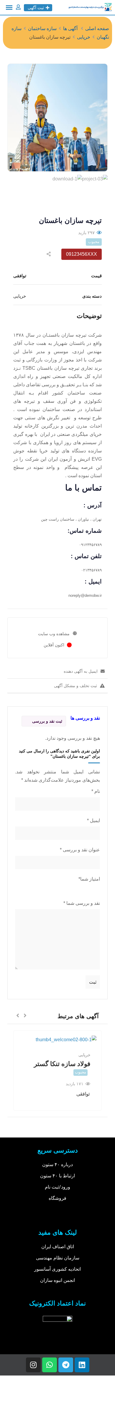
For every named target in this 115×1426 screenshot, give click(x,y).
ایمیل (93, 820)
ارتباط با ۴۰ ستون (57, 1176)
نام (95, 791)
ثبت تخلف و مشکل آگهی (75, 685)
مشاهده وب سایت (54, 633)
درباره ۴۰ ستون (57, 1164)
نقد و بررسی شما (81, 903)
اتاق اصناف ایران (57, 1246)
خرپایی (84, 1054)
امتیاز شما (89, 878)
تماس (92, 487)
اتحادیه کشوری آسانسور (57, 1269)
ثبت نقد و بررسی (47, 721)
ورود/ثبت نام (57, 1187)
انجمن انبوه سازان (57, 1280)
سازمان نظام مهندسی (57, 1258)
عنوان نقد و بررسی (80, 849)
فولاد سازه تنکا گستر (62, 1064)
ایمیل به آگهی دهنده (81, 671)
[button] (25, 1016)
